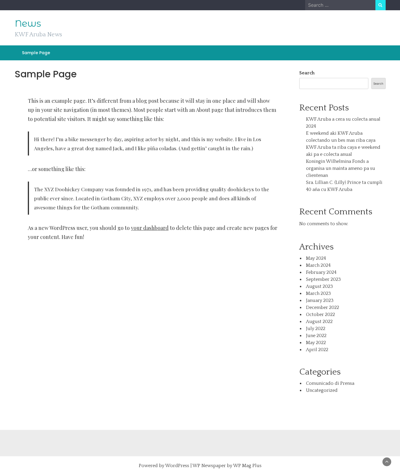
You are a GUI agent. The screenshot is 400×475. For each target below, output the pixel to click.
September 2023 (323, 279)
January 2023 (320, 300)
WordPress (177, 465)
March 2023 (318, 293)
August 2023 (319, 286)
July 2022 (315, 328)
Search (306, 73)
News (28, 23)
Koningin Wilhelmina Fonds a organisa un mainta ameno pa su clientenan (340, 168)
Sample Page (36, 53)
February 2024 (321, 272)
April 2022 (317, 349)
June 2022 (316, 335)
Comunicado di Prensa (330, 383)
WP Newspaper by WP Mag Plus (226, 465)
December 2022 (322, 307)
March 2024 (318, 265)
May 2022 (316, 342)
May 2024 (316, 258)
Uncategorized (322, 390)
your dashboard (150, 227)
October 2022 (320, 314)
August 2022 (319, 321)
